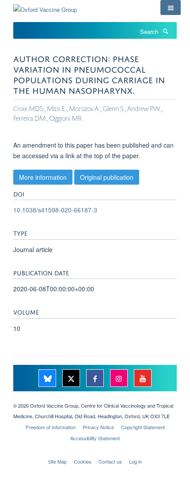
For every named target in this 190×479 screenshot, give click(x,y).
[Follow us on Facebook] (96, 379)
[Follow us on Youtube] (143, 379)
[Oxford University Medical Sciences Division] (95, 398)
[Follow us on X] (72, 379)
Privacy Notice (98, 427)
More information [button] (43, 177)
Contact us (110, 461)
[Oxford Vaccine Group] (45, 6)
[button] (170, 7)
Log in (135, 461)
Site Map (57, 461)
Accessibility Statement (95, 438)
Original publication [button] (106, 177)
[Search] (165, 31)
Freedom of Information (51, 427)
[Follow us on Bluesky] (48, 379)
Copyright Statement (143, 427)
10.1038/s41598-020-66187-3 (55, 209)
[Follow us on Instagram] (119, 379)
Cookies (82, 461)
